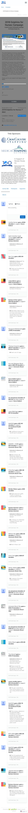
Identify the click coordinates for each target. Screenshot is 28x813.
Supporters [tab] (22, 188)
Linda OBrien (12, 281)
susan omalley (12, 681)
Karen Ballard (18, 284)
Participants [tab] (14, 188)
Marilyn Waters (13, 489)
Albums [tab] (4, 194)
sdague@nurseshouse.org (10, 125)
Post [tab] (11, 204)
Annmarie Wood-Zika (15, 447)
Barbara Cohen (13, 300)
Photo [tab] (18, 204)
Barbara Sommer (13, 241)
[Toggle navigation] (26, 2)
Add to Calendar (22, 115)
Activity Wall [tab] (5, 188)
